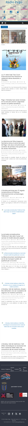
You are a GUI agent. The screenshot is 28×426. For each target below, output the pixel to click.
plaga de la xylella (17, 107)
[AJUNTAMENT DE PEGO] (4, 383)
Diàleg (14, 241)
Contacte (17, 369)
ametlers (3, 107)
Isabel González (4, 153)
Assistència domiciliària (5, 296)
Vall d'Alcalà (14, 153)
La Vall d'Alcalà (8, 264)
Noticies (3, 369)
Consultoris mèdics (16, 352)
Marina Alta (11, 107)
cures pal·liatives (22, 296)
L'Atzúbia (12, 83)
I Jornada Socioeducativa (20, 241)
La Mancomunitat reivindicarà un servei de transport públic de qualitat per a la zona (13, 259)
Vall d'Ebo (19, 153)
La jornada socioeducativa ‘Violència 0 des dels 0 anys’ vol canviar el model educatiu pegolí (12, 236)
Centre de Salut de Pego (16, 152)
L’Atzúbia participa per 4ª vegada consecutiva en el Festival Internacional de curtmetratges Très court (13, 193)
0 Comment (20, 81)
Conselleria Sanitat (14, 296)
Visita (6, 155)
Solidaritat (16, 243)
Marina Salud (13, 297)
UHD (20, 297)
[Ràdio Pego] (2, 23)
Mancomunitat (8, 297)
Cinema (2, 83)
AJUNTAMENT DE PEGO (16, 386)
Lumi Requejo (13, 81)
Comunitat (10, 241)
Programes (7, 369)
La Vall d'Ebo (14, 264)
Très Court (17, 199)
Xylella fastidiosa (4, 108)
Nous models (8, 243)
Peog (18, 297)
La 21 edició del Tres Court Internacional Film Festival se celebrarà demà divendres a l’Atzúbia (11, 77)
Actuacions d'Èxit (4, 241)
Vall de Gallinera (7, 244)
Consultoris (24, 152)
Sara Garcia (16, 150)
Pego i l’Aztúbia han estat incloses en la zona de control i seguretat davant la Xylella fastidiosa (13, 101)
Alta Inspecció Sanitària (7, 152)
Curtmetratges (7, 83)
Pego (12, 243)
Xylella (23, 107)
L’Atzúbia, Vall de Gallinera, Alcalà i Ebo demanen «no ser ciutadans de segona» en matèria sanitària (13, 291)
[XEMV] (7, 394)
